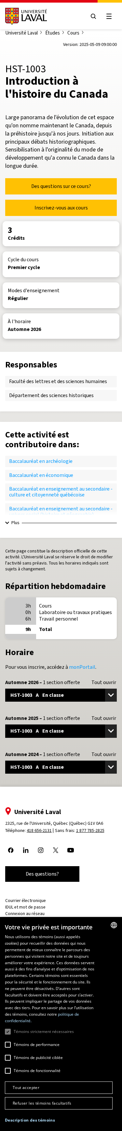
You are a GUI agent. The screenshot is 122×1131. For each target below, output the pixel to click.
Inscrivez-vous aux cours (61, 207)
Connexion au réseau (25, 913)
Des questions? (42, 873)
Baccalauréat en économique (41, 475)
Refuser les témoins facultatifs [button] (42, 1103)
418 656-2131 (39, 830)
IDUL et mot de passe (25, 907)
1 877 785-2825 (90, 830)
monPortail (82, 667)
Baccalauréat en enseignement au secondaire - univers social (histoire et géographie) (61, 511)
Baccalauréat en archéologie (41, 461)
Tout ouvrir (103, 682)
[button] (30, 1120)
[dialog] (61, 1024)
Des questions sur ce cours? (61, 186)
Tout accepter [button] (26, 1087)
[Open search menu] (93, 16)
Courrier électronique (25, 900)
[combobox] (114, 925)
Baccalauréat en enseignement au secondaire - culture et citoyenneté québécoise (61, 491)
